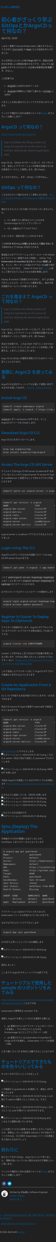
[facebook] (4, 1184)
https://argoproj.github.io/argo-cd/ (18, 134)
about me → (16, 1199)
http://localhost (9, 751)
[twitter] (10, 1184)
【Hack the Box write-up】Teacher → (18, 1223)
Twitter (44, 113)
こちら (46, 268)
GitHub (20, 1195)
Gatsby (21, 1232)
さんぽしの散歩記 (10, 7)
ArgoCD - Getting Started (39, 387)
